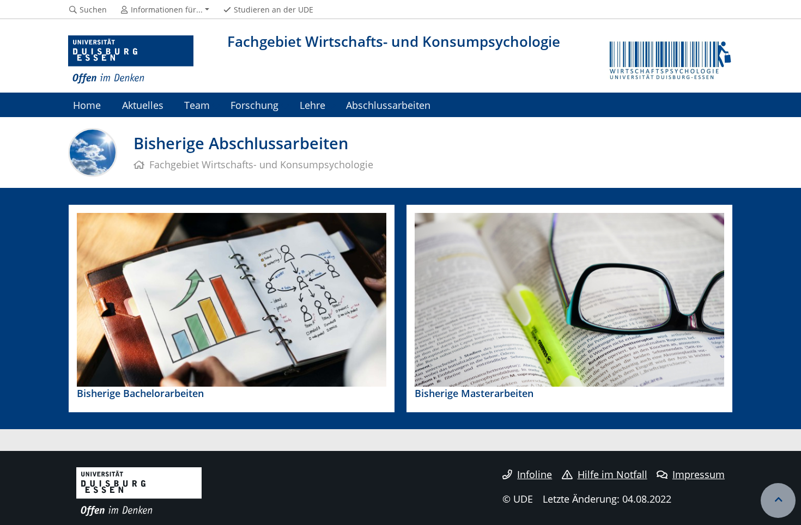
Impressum (698, 474)
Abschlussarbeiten (388, 105)
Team (197, 105)
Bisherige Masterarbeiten (474, 393)
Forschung (254, 105)
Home (87, 105)
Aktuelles (142, 105)
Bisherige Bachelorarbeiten (140, 393)
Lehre (312, 105)
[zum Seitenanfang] (778, 500)
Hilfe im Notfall (612, 474)
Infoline (534, 474)
